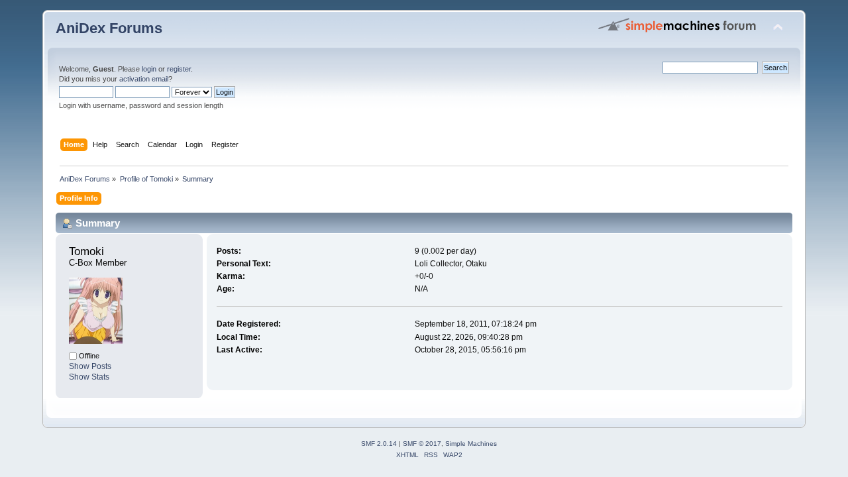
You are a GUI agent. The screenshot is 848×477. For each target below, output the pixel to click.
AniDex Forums (109, 28)
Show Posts (90, 366)
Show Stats (89, 377)
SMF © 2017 (422, 443)
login (149, 69)
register (179, 69)
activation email (143, 79)
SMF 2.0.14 (379, 443)
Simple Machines (471, 443)
